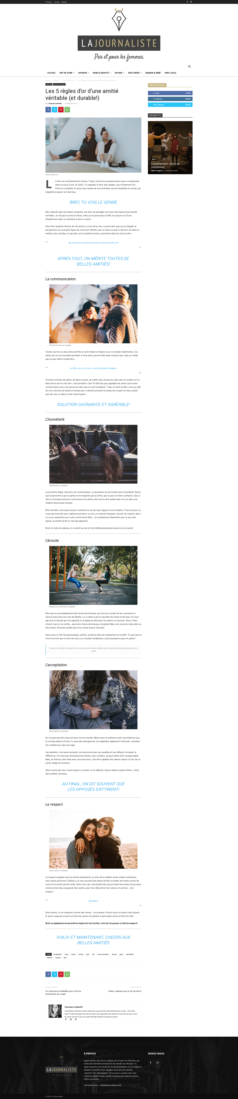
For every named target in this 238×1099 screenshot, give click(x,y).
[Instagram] (191, 2)
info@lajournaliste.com (110, 1085)
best (87, 954)
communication (103, 954)
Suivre (188, 99)
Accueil (48, 80)
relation (49, 958)
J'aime (188, 93)
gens (121, 954)
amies (73, 954)
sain (65, 958)
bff (93, 954)
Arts (154, 159)
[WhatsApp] (67, 109)
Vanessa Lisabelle (55, 103)
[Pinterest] (61, 109)
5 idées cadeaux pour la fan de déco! (124, 991)
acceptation (57, 954)
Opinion (57, 80)
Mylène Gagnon (157, 171)
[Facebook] (187, 2)
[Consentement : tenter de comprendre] (170, 147)
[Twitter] (54, 109)
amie (66, 954)
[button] (189, 66)
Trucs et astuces (68, 80)
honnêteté (129, 954)
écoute (114, 954)
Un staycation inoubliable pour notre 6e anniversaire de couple (63, 992)
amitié (81, 954)
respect (58, 958)
